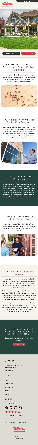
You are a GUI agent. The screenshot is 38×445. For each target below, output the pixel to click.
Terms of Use (9, 387)
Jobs (6, 380)
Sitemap (7, 394)
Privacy (7, 391)
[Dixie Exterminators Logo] (7, 4)
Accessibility (9, 384)
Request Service (11, 53)
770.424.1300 (30, 1)
